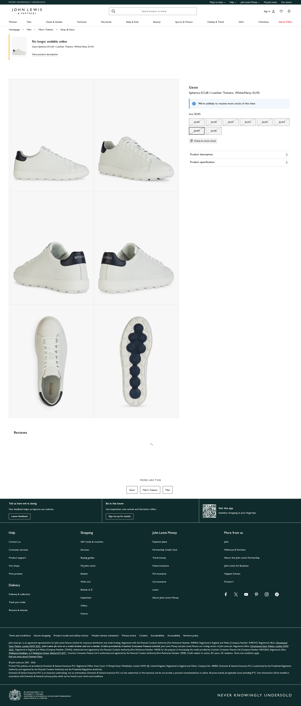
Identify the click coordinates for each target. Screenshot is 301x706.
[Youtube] (246, 595)
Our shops (14, 565)
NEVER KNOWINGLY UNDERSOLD (27, 2)
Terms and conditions (20, 635)
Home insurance (160, 565)
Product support (17, 557)
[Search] (113, 11)
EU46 (211, 131)
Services (85, 549)
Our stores (286, 2)
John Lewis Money (249, 2)
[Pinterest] (256, 595)
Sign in (267, 11)
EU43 (262, 123)
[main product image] (22, 47)
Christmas (263, 21)
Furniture (82, 21)
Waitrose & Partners (235, 549)
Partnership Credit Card (164, 549)
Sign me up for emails (119, 516)
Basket (84, 573)
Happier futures (232, 573)
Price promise (15, 573)
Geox (132, 489)
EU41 (228, 123)
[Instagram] (267, 595)
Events (84, 613)
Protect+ (229, 581)
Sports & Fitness (184, 21)
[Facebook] (226, 595)
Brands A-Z (86, 589)
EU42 (245, 123)
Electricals (106, 21)
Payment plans (159, 541)
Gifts (241, 21)
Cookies (143, 635)
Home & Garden (54, 21)
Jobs (226, 541)
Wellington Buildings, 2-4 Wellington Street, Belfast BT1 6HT (38, 653)
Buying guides (87, 557)
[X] (236, 595)
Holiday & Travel (215, 21)
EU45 (194, 131)
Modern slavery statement (105, 635)
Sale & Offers (285, 21)
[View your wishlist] (280, 11)
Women (13, 21)
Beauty (157, 21)
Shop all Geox (68, 29)
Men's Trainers (45, 29)
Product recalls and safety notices (71, 635)
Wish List (86, 581)
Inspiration (86, 597)
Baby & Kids (132, 21)
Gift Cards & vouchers (92, 541)
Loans (155, 589)
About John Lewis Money (165, 597)
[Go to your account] (273, 11)
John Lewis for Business (236, 565)
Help (232, 2)
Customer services (18, 549)
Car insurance (159, 581)
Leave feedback (19, 516)
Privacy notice (129, 635)
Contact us (15, 541)
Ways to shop (216, 2)
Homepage (14, 29)
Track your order (17, 602)
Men (29, 21)
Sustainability (157, 635)
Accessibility (173, 635)
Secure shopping (42, 635)
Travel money (159, 557)
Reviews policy (190, 635)
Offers (84, 605)
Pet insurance (159, 573)
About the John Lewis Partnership (241, 557)
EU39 (194, 123)
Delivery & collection (19, 594)
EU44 (279, 123)
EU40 (211, 123)
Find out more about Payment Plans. (26, 656)
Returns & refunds (18, 610)
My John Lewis (270, 2)
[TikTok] (277, 595)
